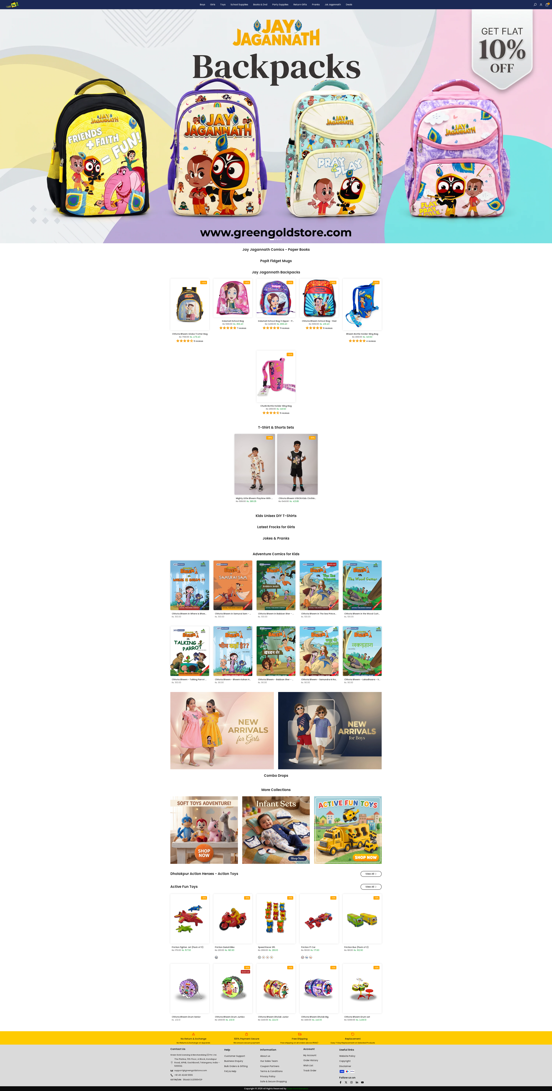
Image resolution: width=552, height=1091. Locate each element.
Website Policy (347, 1056)
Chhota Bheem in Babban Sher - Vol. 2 (278, 613)
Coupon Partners (269, 1066)
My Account (309, 1055)
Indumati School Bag (233, 321)
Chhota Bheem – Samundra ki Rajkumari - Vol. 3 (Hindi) (330, 679)
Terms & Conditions (271, 1071)
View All (369, 873)
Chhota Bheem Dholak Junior (273, 1016)
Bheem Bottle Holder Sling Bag (362, 333)
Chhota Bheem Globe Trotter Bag (190, 333)
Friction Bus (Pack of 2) (356, 947)
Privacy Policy (267, 1076)
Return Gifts (300, 4)
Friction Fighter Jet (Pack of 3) (187, 947)
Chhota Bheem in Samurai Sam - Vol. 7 (235, 613)
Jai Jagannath (333, 4)
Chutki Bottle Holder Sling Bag (276, 405)
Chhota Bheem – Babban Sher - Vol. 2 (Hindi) (281, 679)
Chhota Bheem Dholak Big (314, 1016)
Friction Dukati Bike (224, 947)
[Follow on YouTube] (362, 1082)
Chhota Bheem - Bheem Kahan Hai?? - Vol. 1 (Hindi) (242, 679)
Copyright (345, 1061)
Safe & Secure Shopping (273, 1081)
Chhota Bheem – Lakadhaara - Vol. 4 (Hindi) (367, 679)
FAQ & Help (230, 1071)
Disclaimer (345, 1066)
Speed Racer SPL (266, 947)
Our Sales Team (269, 1061)
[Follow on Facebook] (340, 1082)
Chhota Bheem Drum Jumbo (230, 1016)
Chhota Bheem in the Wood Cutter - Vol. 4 (366, 613)
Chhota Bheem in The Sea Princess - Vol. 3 (323, 613)
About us (265, 1056)
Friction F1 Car (308, 947)
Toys (223, 4)
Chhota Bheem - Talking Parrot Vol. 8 (191, 679)
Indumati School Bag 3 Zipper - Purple (278, 321)
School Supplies (239, 4)
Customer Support (234, 1056)
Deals (349, 4)
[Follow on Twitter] (346, 1082)
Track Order (309, 1070)
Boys (202, 4)
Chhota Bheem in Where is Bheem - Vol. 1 (193, 613)
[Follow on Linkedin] (357, 1082)
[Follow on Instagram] (351, 1082)
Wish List (308, 1065)
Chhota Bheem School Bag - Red (319, 321)
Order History (310, 1060)
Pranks (316, 4)
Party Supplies (280, 4)
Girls (212, 4)
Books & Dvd (260, 4)
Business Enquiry (233, 1061)
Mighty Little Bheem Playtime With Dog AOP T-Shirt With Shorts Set (270, 498)
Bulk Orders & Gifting (236, 1066)
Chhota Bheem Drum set (357, 1016)
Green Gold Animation (297, 1088)
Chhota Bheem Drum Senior (186, 1016)
